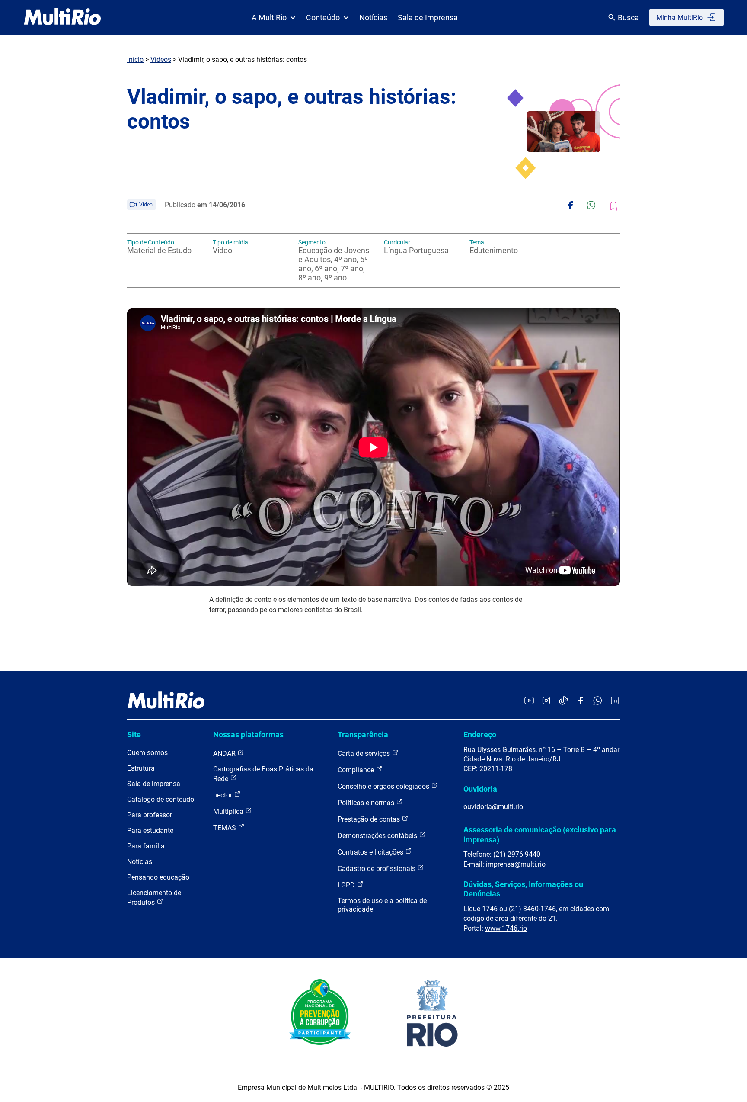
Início (135, 59)
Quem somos (147, 753)
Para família (146, 846)
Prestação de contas (370, 819)
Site (134, 734)
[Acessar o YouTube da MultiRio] (529, 701)
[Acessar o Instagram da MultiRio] (546, 701)
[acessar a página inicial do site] (62, 17)
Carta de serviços (365, 753)
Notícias (373, 17)
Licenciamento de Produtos (154, 897)
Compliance (357, 770)
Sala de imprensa (153, 784)
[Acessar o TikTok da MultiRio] (563, 701)
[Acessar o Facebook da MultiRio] (580, 701)
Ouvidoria (480, 789)
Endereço (479, 734)
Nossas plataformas (248, 734)
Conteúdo (323, 17)
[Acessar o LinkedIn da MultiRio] (615, 701)
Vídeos (160, 59)
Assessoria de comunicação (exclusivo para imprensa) (539, 834)
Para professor (149, 815)
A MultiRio (269, 17)
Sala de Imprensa (428, 17)
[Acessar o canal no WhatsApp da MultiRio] (597, 701)
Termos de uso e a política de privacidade (382, 904)
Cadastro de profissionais (377, 868)
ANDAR (225, 753)
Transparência (363, 734)
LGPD (347, 885)
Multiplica (229, 811)
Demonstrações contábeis (378, 836)
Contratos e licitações (371, 852)
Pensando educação (158, 877)
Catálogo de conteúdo (160, 799)
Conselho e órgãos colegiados (384, 786)
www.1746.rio (506, 928)
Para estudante (150, 830)
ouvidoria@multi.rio (493, 807)
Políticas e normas (367, 803)
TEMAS (225, 828)
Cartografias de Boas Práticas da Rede (263, 774)
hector (223, 795)
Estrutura (141, 768)
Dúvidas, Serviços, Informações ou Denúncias (523, 889)
